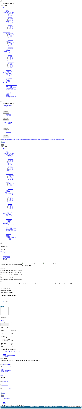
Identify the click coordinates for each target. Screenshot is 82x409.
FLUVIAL (18, 363)
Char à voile (8, 70)
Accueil (4, 7)
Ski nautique (8, 79)
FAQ (4, 402)
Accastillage (5, 82)
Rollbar (7, 94)
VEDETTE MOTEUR (25, 363)
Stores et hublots (9, 98)
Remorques (8, 30)
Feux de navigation (9, 88)
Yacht (4, 8)
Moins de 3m (11, 14)
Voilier (31, 363)
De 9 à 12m (10, 18)
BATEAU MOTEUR (37, 363)
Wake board (8, 81)
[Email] (4, 302)
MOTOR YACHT (63, 363)
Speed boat (8, 80)
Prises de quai (8, 93)
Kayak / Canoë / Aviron (10, 75)
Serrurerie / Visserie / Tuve (11, 96)
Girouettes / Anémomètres (11, 89)
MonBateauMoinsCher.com (58, 139)
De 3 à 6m (10, 15)
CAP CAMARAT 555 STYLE (9, 356)
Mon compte (8, 107)
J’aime (2, 306)
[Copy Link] (9, 302)
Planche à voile (9, 78)
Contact (4, 403)
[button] (4, 5)
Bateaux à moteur (9, 13)
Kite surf (7, 77)
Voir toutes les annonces (5, 364)
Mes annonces (8, 106)
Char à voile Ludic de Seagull (9, 355)
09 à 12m (2, 251)
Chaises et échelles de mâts (11, 85)
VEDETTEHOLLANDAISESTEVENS (11, 351)
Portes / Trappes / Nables (11, 92)
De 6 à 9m (10, 17)
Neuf (7, 10)
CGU (4, 399)
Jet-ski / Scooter (9, 71)
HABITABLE (3, 363)
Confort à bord (9, 86)
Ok (69, 406)
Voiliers (7, 21)
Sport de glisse (6, 72)
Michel (2, 320)
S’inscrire (5, 111)
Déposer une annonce (7, 105)
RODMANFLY (6, 352)
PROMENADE (10, 363)
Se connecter (6, 112)
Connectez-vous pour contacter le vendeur (5, 324)
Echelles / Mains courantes (11, 87)
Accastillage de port (10, 83)
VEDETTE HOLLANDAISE (48, 363)
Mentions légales (6, 398)
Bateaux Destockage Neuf (8, 12)
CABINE (57, 363)
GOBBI (4, 354)
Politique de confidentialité (8, 400)
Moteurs (7, 29)
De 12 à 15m (10, 19)
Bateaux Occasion (6, 32)
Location (5, 51)
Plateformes (8, 90)
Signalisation (8, 97)
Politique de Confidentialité (75, 406)
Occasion (7, 11)
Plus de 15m (10, 20)
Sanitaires (8, 95)
